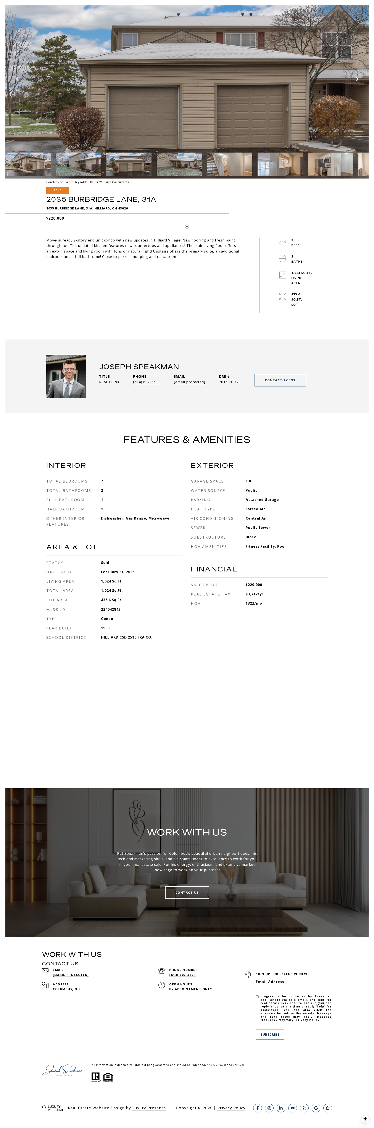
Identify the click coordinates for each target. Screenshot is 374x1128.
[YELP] (304, 1108)
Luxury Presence (149, 1107)
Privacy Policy (307, 1020)
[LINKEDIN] (281, 1108)
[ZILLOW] (327, 1108)
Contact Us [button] (187, 892)
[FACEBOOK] (257, 1108)
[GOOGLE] (316, 1108)
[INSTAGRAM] (269, 1108)
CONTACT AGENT (280, 380)
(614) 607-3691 (146, 382)
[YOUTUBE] (292, 1108)
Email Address (270, 981)
